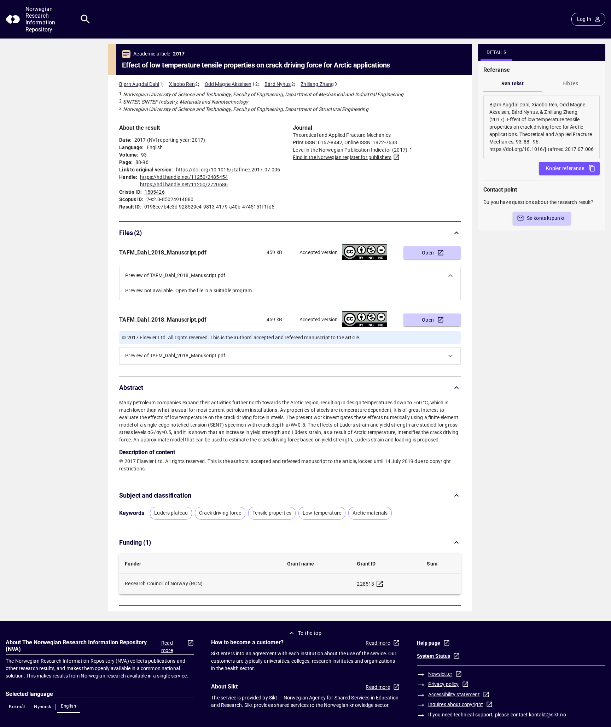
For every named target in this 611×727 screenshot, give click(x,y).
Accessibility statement (454, 694)
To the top (309, 633)
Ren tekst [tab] (512, 83)
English (68, 706)
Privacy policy (443, 684)
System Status (433, 656)
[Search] (85, 19)
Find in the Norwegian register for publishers (342, 157)
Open (428, 253)
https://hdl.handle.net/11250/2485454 (184, 177)
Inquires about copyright (455, 704)
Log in (584, 19)
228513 (365, 584)
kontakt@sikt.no (547, 714)
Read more (167, 646)
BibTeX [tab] (570, 83)
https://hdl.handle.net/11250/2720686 (184, 184)
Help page (428, 643)
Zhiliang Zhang (317, 84)
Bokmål (17, 706)
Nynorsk (43, 706)
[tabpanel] (541, 127)
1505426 (155, 192)
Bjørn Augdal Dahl (139, 84)
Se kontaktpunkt (546, 218)
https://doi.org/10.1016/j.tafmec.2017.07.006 (228, 169)
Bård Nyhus (277, 84)
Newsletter (440, 674)
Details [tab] (496, 52)
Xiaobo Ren (181, 84)
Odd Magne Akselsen (228, 84)
